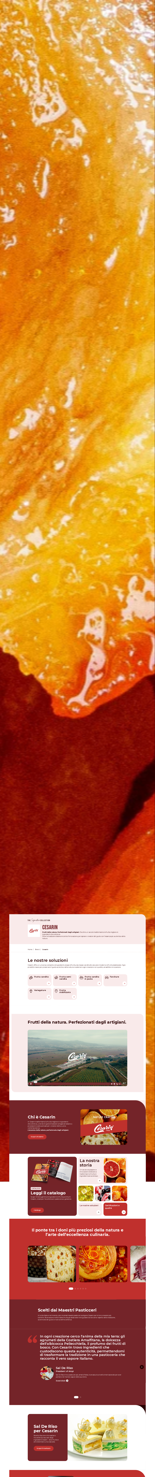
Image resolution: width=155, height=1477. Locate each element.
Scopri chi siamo (37, 1137)
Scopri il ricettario (43, 1448)
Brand (37, 949)
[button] (71, 1289)
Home (30, 949)
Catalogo (37, 1210)
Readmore (82, 1158)
